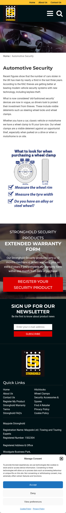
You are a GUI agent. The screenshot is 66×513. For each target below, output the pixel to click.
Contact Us (56, 2)
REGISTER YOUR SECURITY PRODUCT (33, 284)
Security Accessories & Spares (46, 399)
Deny (33, 493)
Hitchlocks (40, 389)
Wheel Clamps (42, 393)
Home (32, 2)
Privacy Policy (39, 509)
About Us (43, 2)
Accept (33, 484)
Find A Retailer (42, 405)
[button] (61, 458)
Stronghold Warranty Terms (14, 407)
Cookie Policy (25, 509)
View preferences (33, 501)
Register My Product (14, 401)
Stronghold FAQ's (12, 413)
